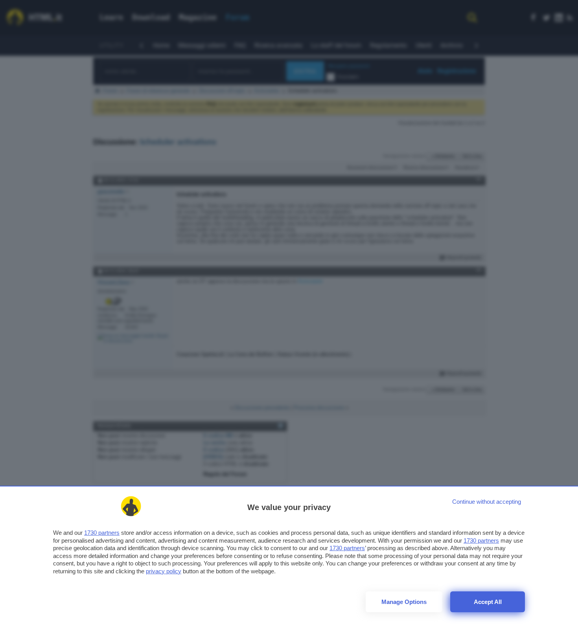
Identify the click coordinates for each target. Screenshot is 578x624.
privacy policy (163, 571)
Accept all (488, 601)
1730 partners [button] (102, 532)
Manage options (404, 601)
